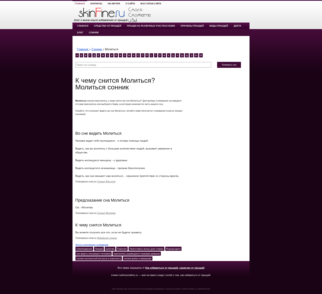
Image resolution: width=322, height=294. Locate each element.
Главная (80, 3)
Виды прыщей (218, 26)
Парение (122, 248)
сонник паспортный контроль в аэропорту (98, 258)
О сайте (130, 3)
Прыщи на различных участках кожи (151, 26)
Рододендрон (173, 248)
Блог (80, 32)
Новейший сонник (107, 238)
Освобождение (84, 248)
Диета (237, 26)
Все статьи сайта (151, 3)
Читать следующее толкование (91, 244)
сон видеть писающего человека (93, 253)
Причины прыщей (192, 26)
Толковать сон (229, 65)
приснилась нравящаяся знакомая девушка (136, 253)
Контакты (96, 3)
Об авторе (114, 3)
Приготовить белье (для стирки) (146, 248)
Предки (99, 248)
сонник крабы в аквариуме (137, 258)
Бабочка (110, 248)
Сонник (94, 32)
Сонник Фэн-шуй (106, 181)
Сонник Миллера (106, 213)
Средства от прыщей (107, 26)
